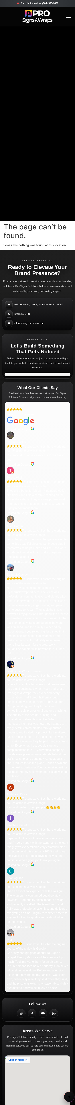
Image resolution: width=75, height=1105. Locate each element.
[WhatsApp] (54, 1013)
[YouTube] (43, 1013)
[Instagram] (21, 1013)
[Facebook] (32, 1013)
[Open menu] (68, 16)
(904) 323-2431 (22, 314)
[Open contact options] (69, 1097)
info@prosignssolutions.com (29, 323)
